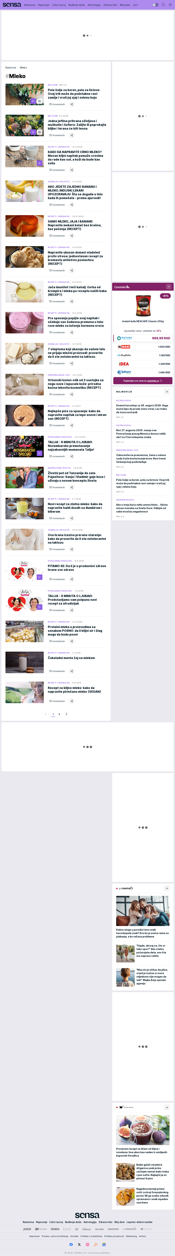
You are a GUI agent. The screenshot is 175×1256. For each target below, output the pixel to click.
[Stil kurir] (76, 1229)
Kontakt (74, 1236)
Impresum (34, 1236)
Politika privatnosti (114, 1236)
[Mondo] (41, 1229)
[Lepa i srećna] (99, 1229)
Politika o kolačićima (91, 1236)
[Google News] (103, 1244)
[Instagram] (87, 1244)
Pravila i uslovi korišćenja (55, 1236)
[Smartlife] (113, 1229)
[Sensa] (12, 5)
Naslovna (10, 67)
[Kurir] (27, 1229)
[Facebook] (71, 1244)
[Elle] (67, 1229)
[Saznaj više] (167, 888)
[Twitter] (79, 1244)
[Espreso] (55, 1229)
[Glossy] (86, 1229)
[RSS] (95, 1244)
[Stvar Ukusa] (146, 1229)
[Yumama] (129, 1229)
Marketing (131, 1236)
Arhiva (142, 1236)
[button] (57, 104)
